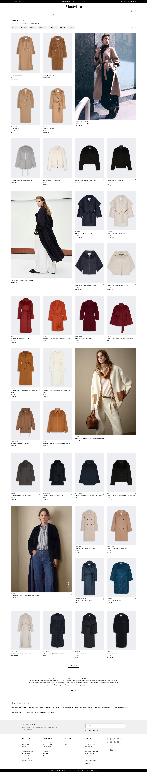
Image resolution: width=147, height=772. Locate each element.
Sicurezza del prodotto (27, 758)
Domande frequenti (26, 744)
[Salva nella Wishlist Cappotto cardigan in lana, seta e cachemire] (135, 336)
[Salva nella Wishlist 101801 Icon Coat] (39, 126)
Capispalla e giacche (24, 23)
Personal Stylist (46, 751)
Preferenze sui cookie (90, 749)
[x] (114, 739)
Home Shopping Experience (49, 742)
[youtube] (118, 739)
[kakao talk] (111, 742)
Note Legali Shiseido (90, 753)
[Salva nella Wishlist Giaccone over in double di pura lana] (103, 179)
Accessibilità (88, 755)
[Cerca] (94, 15)
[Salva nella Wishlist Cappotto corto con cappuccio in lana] (39, 179)
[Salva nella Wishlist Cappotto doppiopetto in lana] (39, 336)
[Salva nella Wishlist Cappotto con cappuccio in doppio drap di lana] (103, 494)
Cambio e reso (25, 749)
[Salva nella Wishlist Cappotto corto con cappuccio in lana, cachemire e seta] (135, 494)
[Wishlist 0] (131, 11)
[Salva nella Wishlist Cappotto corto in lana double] (103, 336)
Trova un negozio (68, 742)
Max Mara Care (46, 755)
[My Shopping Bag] (135, 11)
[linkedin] (118, 742)
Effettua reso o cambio (27, 751)
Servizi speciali (25, 755)
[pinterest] (124, 739)
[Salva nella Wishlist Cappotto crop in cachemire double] (103, 284)
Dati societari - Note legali (91, 751)
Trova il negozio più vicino (130, 1)
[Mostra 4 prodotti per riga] (135, 27)
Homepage (13, 23)
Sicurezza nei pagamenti (91, 760)
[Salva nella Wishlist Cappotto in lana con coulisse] (39, 441)
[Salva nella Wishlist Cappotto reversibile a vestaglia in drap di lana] (71, 594)
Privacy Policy (95, 730)
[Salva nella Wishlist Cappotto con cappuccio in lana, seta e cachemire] (135, 436)
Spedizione (24, 746)
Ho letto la (92, 730)
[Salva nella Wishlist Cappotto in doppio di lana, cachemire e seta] (71, 441)
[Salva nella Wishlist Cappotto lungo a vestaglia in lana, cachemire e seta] (39, 389)
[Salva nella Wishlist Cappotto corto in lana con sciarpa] (39, 494)
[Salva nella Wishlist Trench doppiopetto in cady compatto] (71, 279)
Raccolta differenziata (27, 760)
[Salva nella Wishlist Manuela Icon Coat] (71, 126)
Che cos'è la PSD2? (90, 758)
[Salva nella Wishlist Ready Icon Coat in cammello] (135, 122)
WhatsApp (45, 753)
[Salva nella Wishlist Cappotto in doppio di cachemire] (103, 231)
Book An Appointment (48, 744)
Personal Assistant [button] (24, 2)
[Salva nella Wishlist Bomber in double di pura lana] (71, 179)
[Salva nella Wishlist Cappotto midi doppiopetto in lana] (103, 546)
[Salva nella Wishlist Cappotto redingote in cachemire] (39, 651)
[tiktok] (121, 739)
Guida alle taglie (26, 753)
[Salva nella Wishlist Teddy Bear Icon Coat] (71, 74)
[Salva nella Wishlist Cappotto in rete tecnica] (135, 599)
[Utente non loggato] (127, 11)
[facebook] (111, 739)
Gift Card (45, 749)
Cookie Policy (88, 746)
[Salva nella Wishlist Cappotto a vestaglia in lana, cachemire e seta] (71, 336)
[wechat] (114, 742)
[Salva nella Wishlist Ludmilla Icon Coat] (39, 74)
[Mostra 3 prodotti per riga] (132, 27)
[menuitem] (12, 11)
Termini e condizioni (90, 744)
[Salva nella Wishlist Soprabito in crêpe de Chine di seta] (71, 651)
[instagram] (107, 739)
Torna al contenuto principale (9, 1)
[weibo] (107, 742)
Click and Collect (47, 746)
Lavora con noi (67, 744)
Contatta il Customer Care (28, 742)
